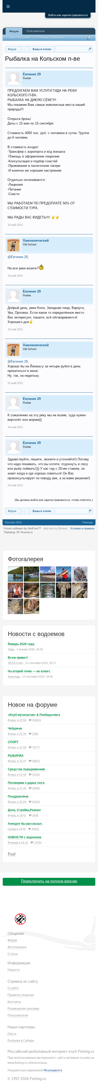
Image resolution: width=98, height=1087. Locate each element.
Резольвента (53, 1070)
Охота (12, 1034)
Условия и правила (82, 528)
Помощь (87, 522)
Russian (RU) (13, 522)
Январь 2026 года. (21, 644)
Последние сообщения (49, 37)
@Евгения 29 (18, 257)
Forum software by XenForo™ (22, 528)
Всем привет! (18, 657)
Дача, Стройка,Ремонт (24, 810)
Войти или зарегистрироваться (68, 15)
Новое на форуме (32, 704)
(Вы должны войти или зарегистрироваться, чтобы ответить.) (54, 499)
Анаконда (14, 676)
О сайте (13, 988)
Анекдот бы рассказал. (25, 823)
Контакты (14, 1002)
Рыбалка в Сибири (21, 1040)
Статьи (13, 954)
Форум (14, 31)
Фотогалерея (25, 559)
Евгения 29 (32, 74)
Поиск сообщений (18, 37)
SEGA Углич (15, 662)
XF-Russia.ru (24, 532)
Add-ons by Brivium (55, 528)
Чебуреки (15, 728)
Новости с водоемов (36, 633)
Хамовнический (36, 240)
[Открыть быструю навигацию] (89, 49)
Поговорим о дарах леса (26, 783)
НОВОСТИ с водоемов (24, 837)
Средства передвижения (26, 769)
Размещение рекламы (23, 1008)
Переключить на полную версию (49, 881)
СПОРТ (13, 742)
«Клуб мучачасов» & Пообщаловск (34, 715)
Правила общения (21, 995)
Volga (11, 649)
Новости (14, 970)
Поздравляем (18, 796)
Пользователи (35, 31)
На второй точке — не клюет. (29, 671)
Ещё (12, 854)
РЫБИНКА (16, 755)
